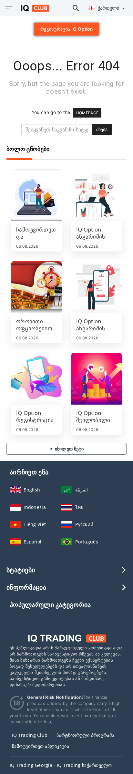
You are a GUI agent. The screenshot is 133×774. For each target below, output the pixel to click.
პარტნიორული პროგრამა (85, 735)
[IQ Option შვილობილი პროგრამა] (96, 379)
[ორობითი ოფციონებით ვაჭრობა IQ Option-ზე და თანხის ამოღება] (36, 287)
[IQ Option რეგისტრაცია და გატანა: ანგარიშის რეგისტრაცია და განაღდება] (36, 379)
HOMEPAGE (87, 112)
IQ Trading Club (29, 735)
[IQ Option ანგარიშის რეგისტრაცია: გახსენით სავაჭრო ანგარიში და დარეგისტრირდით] (96, 195)
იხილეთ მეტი (69, 448)
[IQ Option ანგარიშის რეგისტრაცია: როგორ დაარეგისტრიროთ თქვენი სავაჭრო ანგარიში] (96, 287)
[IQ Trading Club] (66, 638)
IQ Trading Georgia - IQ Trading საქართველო (61, 765)
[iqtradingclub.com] (33, 8)
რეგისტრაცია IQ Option (66, 29)
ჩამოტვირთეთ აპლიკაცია (40, 746)
